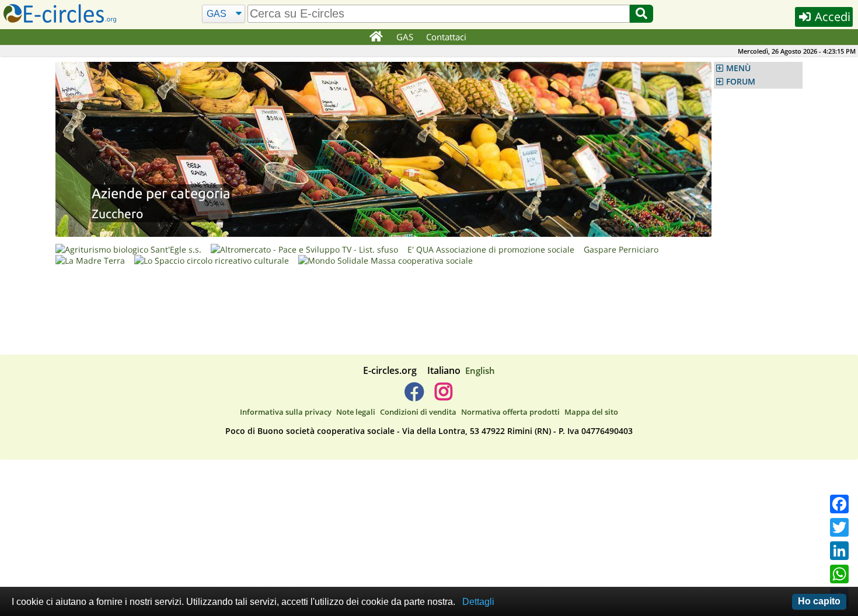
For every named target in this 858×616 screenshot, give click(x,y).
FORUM (740, 81)
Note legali (355, 412)
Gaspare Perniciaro (621, 249)
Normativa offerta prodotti (510, 412)
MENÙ (738, 68)
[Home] (375, 37)
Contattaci (446, 37)
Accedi (831, 16)
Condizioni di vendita (418, 412)
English (480, 370)
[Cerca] (641, 14)
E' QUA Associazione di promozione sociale (490, 249)
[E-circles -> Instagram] (443, 396)
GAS (404, 37)
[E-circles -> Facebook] (414, 396)
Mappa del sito (591, 412)
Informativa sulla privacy (286, 412)
